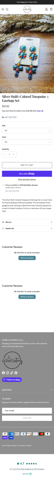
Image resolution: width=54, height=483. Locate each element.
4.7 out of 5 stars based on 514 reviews (27, 469)
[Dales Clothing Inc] (27, 9)
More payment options (27, 180)
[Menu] (3, 9)
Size (3, 126)
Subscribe (27, 418)
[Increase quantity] (14, 154)
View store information (12, 191)
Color (4, 137)
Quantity (5, 149)
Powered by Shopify (25, 445)
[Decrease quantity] (4, 154)
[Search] (8, 9)
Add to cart (27, 165)
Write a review (27, 258)
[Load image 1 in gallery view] (27, 53)
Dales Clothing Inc (12, 445)
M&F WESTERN (10, 117)
